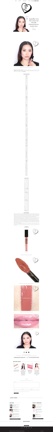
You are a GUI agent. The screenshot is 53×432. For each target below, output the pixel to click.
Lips (23, 355)
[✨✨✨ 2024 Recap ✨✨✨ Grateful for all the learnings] (23, 424)
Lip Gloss (22, 355)
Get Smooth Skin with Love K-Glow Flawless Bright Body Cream (38, 410)
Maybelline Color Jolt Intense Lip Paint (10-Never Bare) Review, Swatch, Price (20, 357)
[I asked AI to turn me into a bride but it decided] (29, 424)
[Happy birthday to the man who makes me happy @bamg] (13, 424)
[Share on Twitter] (33, 29)
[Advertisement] (26, 36)
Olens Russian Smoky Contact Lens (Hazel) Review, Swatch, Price (16, 414)
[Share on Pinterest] (32, 29)
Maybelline (34, 355)
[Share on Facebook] (35, 29)
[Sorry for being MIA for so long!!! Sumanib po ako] (34, 424)
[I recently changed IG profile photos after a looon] (8, 424)
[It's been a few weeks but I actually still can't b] (45, 424)
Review (36, 355)
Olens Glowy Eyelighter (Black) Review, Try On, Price (16, 409)
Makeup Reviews (25, 355)
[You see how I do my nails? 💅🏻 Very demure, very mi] (39, 424)
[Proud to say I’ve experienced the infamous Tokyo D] (50, 424)
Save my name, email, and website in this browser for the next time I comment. (21, 391)
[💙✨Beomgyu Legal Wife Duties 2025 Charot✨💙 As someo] (2, 424)
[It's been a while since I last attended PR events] (18, 424)
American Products (19, 355)
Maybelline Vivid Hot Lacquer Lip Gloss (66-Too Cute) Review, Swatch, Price (33, 357)
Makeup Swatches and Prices (30, 355)
